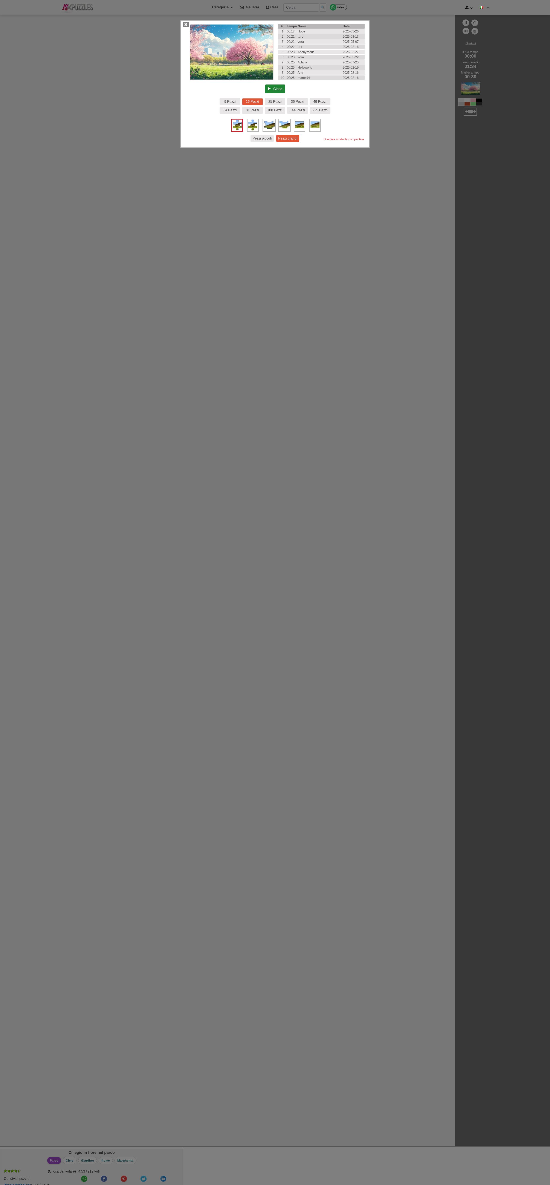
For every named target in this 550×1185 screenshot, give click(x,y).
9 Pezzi (230, 101)
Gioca (276, 89)
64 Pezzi (230, 110)
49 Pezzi (320, 101)
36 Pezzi (297, 101)
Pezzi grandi (288, 138)
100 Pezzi (275, 110)
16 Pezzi (252, 101)
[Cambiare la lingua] (484, 7)
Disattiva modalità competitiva (344, 139)
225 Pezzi (320, 110)
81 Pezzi (252, 110)
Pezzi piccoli (262, 138)
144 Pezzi (297, 110)
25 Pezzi (275, 101)
